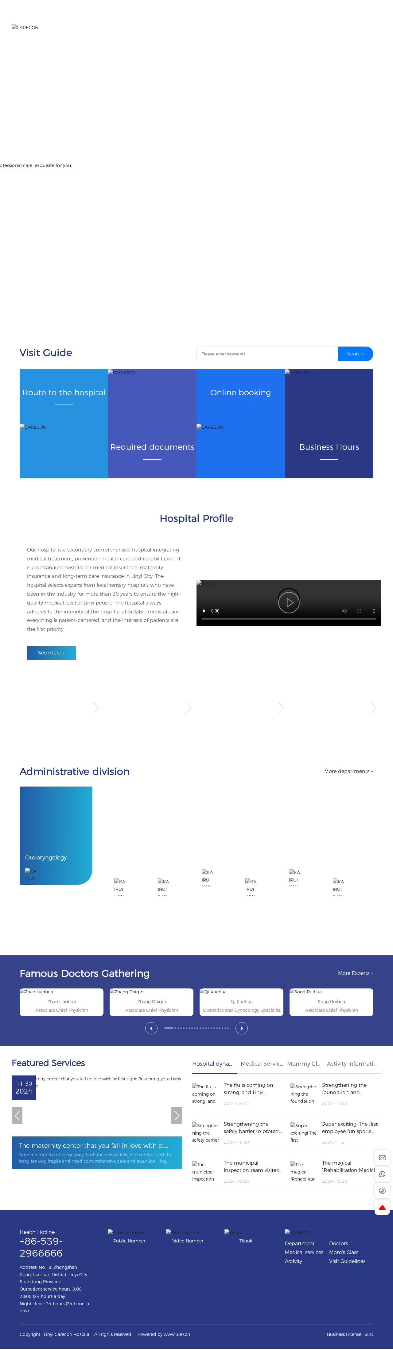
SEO (368, 1334)
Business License (344, 1334)
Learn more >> (55, 162)
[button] (151, 1028)
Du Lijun (331, 1001)
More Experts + (355, 973)
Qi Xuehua (152, 1001)
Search (355, 354)
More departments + (348, 771)
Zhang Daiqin (61, 1001)
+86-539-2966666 (43, 59)
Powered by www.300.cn (164, 1334)
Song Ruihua (241, 1001)
